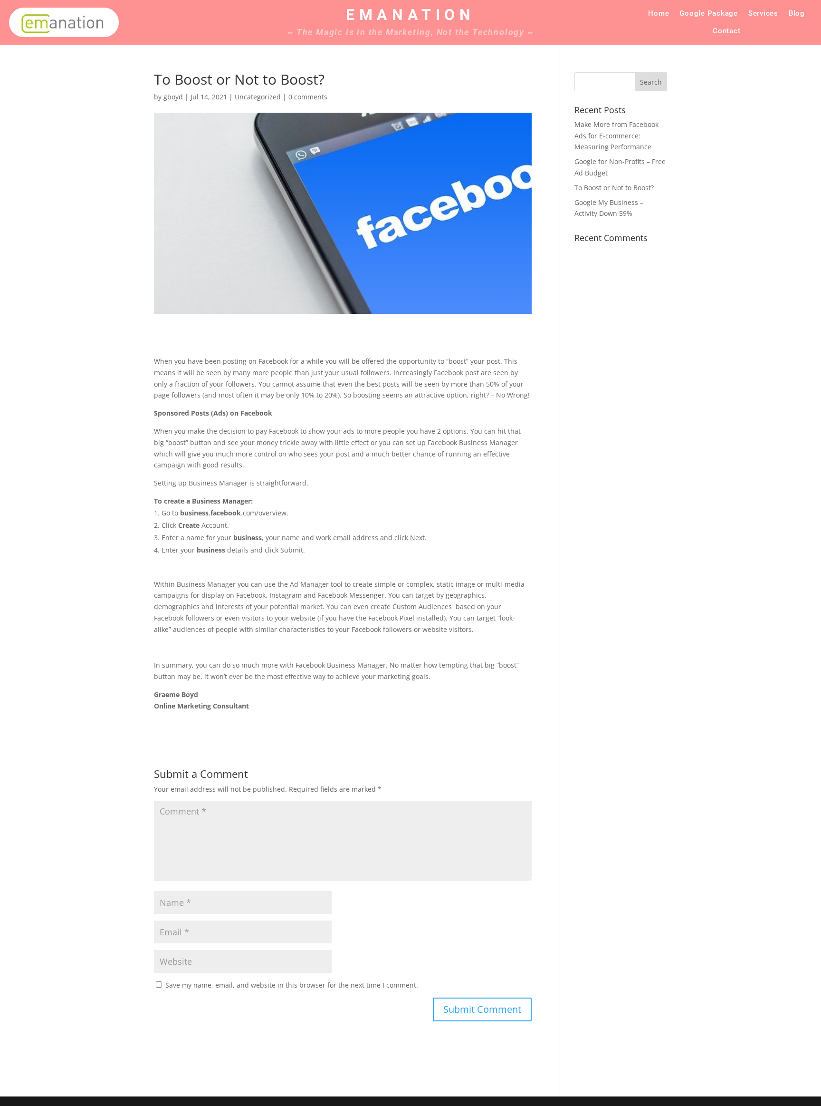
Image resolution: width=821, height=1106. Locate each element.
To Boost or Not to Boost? (614, 187)
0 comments (307, 96)
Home (658, 13)
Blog (797, 13)
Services (763, 13)
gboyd (173, 96)
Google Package (708, 13)
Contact (726, 31)
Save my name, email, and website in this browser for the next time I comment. (291, 985)
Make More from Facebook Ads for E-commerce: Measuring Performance (616, 136)
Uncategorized (258, 96)
